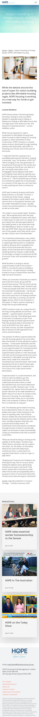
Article (4, 481)
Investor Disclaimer (9, 694)
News (10, 50)
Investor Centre (8, 689)
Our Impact (6, 681)
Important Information (11, 692)
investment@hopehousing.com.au (20, 664)
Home (4, 50)
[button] (36, 2)
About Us (6, 687)
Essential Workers (9, 684)
